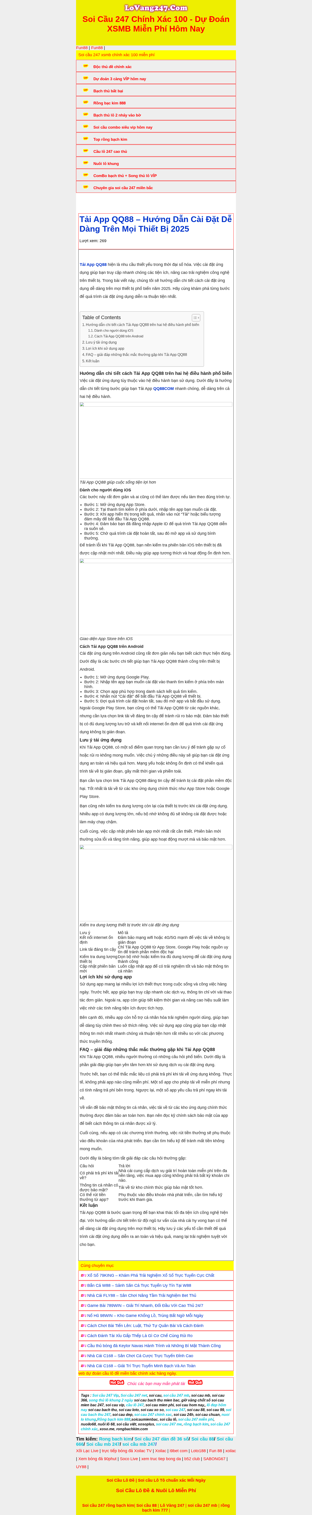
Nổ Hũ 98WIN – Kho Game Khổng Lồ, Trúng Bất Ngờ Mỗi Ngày (145, 1315)
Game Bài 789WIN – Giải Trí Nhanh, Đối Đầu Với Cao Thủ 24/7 (145, 1305)
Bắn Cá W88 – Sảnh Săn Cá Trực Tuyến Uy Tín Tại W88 (139, 1285)
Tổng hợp (115, 201)
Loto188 (198, 1451)
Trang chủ (92, 201)
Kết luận (92, 361)
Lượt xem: (88, 240)
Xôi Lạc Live (87, 1451)
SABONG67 (214, 1459)
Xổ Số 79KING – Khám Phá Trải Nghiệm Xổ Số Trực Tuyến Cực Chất (150, 1275)
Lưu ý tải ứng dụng (101, 342)
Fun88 (82, 47)
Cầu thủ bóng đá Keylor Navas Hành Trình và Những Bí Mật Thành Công (154, 1345)
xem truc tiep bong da (161, 1459)
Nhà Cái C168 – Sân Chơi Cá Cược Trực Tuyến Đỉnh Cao (140, 1355)
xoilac (230, 1451)
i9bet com (179, 1451)
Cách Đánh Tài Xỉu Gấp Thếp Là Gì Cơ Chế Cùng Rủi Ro (140, 1335)
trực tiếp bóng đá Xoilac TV (127, 1451)
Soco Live (129, 1459)
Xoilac (160, 1451)
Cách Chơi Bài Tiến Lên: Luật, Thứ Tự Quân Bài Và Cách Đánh (145, 1325)
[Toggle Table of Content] (193, 318)
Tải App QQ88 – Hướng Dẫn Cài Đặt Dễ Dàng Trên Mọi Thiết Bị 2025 (155, 224)
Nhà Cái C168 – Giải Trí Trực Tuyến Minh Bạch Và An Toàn (141, 1366)
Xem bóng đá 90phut (97, 1459)
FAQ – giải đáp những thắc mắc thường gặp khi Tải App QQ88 (136, 354)
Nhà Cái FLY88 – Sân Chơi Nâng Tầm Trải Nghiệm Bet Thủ (141, 1295)
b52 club (192, 1459)
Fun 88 (215, 1451)
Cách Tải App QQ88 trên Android (118, 336)
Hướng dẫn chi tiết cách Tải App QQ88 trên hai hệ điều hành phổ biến (142, 325)
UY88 (81, 1467)
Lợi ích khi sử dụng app (105, 348)
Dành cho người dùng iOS (113, 330)
